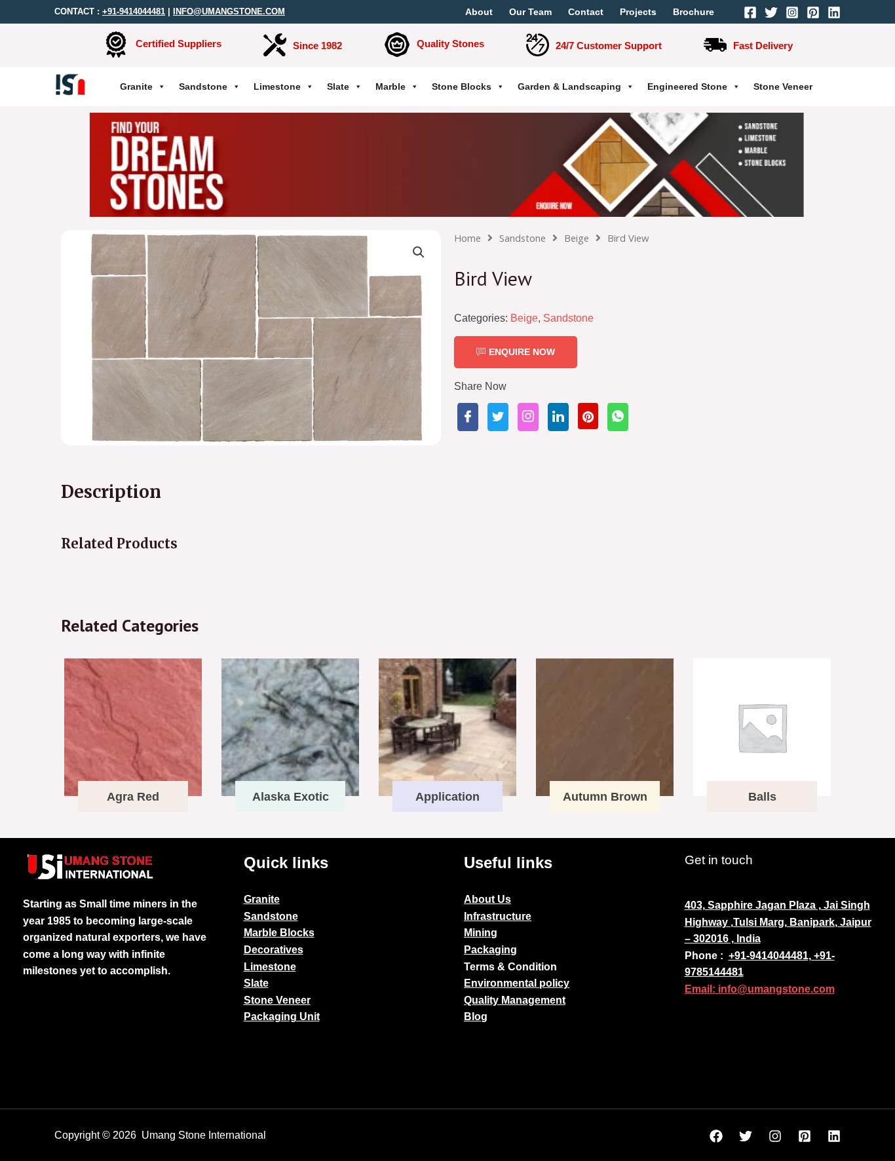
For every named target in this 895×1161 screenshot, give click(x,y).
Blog (475, 1016)
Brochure (693, 12)
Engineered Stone (687, 86)
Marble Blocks (279, 932)
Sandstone (203, 86)
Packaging (490, 949)
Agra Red (133, 796)
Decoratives (273, 949)
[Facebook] (750, 12)
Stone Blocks (461, 86)
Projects (638, 12)
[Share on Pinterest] (588, 416)
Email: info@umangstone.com (760, 989)
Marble (390, 86)
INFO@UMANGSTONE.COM (229, 11)
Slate (338, 86)
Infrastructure (497, 916)
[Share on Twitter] (498, 417)
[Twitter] (771, 12)
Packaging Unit (282, 1016)
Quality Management (514, 1000)
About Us (487, 899)
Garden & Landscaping (569, 86)
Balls (762, 796)
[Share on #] (468, 417)
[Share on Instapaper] (528, 417)
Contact (585, 12)
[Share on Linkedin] (558, 417)
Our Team (530, 12)
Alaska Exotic (290, 796)
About (479, 12)
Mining (480, 932)
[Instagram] (792, 12)
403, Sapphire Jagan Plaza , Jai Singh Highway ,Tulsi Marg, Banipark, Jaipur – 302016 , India (778, 922)
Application (447, 796)
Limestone (277, 86)
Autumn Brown (605, 796)
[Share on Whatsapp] (618, 417)
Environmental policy (516, 983)
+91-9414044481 (133, 11)
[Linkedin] (834, 12)
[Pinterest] (813, 12)
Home (467, 237)
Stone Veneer (782, 86)
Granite (136, 86)
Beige (576, 237)
